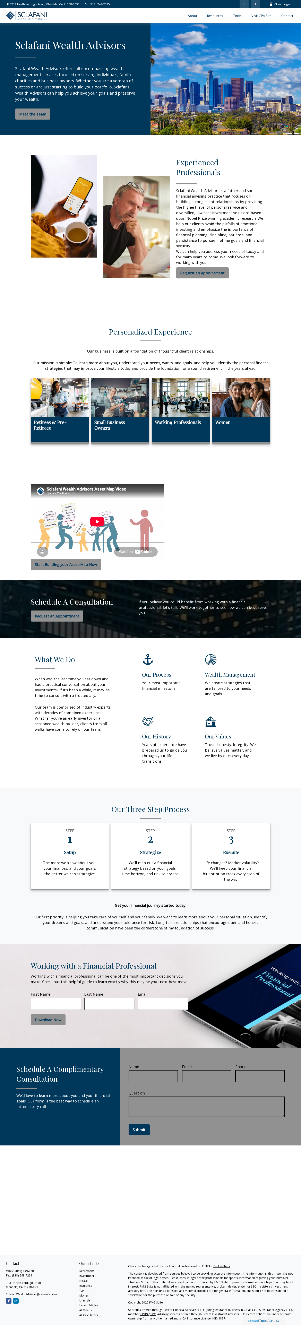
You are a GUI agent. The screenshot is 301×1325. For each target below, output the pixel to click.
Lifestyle (84, 1300)
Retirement (86, 1271)
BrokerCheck (221, 1266)
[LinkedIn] (244, 4)
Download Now (48, 1019)
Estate (83, 1281)
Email (142, 994)
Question (137, 1093)
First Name (40, 994)
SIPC (153, 1314)
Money (83, 1295)
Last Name (93, 994)
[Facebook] (255, 4)
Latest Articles (88, 1305)
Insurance (85, 1286)
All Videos (85, 1310)
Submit (139, 1129)
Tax (81, 1290)
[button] (192, 15)
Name (134, 1066)
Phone (240, 1066)
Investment (86, 1276)
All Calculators (88, 1315)
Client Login (282, 4)
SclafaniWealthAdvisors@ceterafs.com (31, 1294)
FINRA (144, 1314)
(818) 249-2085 (100, 4)
